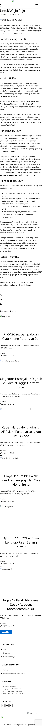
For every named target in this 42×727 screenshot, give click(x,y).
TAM (16, 214)
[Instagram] (3, 705)
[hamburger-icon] (36, 4)
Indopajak (28, 285)
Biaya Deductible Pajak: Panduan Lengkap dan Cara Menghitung (21, 480)
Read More (3, 353)
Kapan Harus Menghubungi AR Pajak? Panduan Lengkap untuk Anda (21, 431)
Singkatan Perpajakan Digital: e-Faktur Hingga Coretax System (21, 383)
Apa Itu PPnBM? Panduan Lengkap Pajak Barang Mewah (21, 542)
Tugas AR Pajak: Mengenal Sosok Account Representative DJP (21, 604)
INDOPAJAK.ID (5, 25)
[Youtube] (7, 705)
